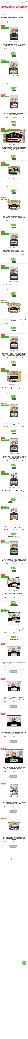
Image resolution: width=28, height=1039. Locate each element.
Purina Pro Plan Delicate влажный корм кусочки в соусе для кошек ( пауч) (14, 114)
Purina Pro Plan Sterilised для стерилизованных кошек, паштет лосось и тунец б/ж (14, 182)
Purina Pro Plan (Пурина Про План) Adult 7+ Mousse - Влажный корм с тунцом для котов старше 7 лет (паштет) (14, 838)
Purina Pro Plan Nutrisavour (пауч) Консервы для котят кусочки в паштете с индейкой (14, 803)
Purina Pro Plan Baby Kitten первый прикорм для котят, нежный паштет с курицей (14, 388)
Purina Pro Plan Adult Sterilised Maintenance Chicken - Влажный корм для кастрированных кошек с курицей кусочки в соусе (14, 80)
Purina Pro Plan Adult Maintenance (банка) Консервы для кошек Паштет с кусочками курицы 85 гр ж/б (14, 217)
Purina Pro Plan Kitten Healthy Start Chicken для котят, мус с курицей (14, 320)
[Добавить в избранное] (16, 53)
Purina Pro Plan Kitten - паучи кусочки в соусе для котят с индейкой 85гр (14, 285)
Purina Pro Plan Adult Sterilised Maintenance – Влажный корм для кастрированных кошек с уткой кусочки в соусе (14, 423)
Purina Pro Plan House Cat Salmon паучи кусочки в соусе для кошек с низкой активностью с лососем (14, 251)
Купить (13, 53)
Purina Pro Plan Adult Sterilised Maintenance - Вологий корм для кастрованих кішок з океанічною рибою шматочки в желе (14, 457)
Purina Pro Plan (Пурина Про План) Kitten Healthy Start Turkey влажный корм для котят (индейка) (14, 733)
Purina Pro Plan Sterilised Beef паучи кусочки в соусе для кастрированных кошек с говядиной (14, 45)
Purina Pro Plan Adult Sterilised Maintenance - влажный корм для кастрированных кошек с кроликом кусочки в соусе (14, 560)
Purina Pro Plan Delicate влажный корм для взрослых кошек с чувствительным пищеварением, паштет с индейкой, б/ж (14, 148)
